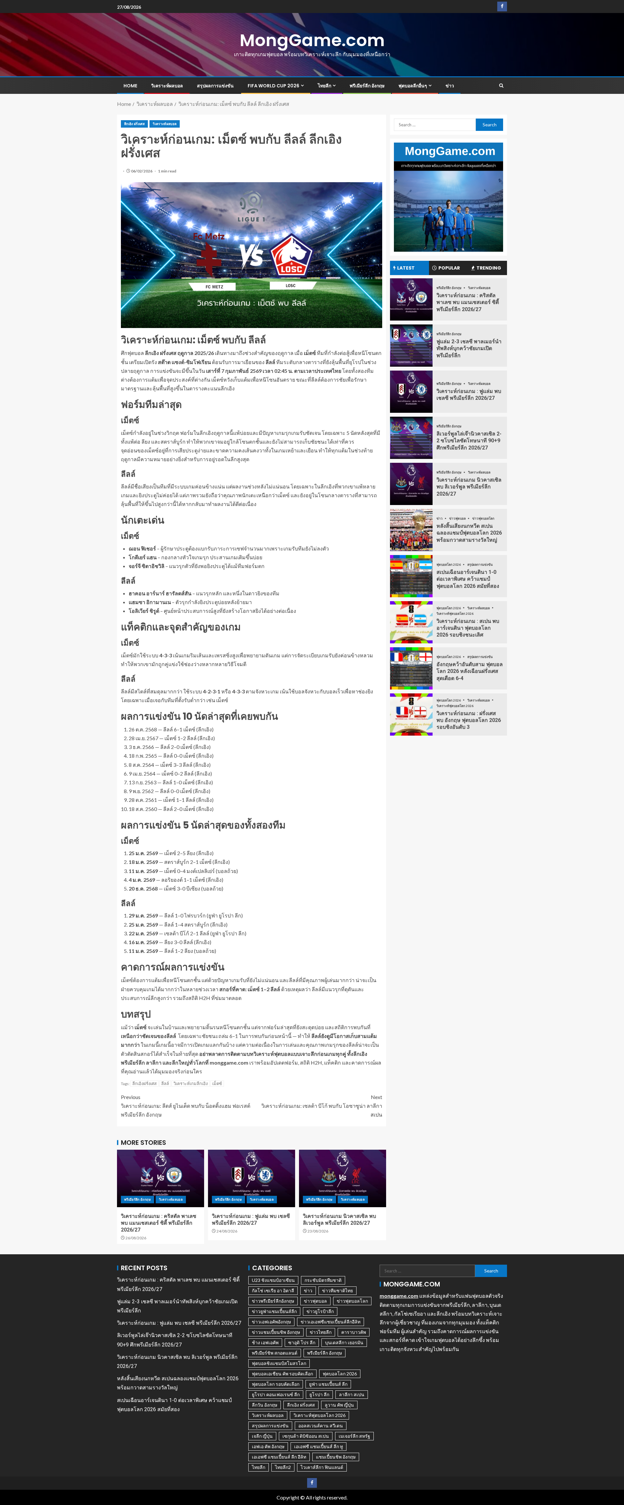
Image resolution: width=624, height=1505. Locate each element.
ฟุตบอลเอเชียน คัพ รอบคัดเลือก (282, 1373)
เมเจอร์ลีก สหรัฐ (354, 1436)
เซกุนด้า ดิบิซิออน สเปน (305, 1436)
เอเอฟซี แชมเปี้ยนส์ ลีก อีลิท (279, 1457)
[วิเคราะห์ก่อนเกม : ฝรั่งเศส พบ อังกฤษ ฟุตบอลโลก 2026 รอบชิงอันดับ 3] (411, 714)
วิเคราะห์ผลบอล (167, 85)
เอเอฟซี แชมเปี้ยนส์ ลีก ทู (318, 1446)
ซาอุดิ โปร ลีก (301, 1342)
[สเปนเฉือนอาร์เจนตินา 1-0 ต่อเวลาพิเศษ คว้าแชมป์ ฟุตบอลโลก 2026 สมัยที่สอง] (411, 576)
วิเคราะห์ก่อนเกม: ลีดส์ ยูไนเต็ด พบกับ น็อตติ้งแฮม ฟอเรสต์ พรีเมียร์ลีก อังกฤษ (185, 1106)
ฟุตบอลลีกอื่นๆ (412, 85)
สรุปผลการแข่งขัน (215, 85)
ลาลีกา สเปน (351, 1394)
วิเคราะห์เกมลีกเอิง (191, 1083)
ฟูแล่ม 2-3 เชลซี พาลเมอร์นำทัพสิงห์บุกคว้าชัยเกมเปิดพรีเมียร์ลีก (468, 348)
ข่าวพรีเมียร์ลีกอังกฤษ (273, 1301)
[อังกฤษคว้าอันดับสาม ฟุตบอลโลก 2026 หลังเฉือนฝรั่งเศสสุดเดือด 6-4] (411, 668)
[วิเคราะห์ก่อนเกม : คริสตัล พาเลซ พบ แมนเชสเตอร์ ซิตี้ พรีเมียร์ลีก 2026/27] (160, 1178)
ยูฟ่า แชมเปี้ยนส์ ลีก (328, 1384)
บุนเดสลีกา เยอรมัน (344, 1342)
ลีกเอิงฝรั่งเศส (144, 1083)
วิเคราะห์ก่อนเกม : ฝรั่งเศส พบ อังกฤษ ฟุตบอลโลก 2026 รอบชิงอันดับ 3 (468, 720)
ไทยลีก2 (283, 1467)
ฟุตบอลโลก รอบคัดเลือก (275, 1384)
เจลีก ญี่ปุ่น (262, 1436)
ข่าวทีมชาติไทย (337, 1290)
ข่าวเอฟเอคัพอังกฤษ (271, 1321)
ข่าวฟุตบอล (457, 518)
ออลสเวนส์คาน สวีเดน (320, 1425)
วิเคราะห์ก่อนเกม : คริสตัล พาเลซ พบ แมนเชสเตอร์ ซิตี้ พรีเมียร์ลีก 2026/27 (158, 1223)
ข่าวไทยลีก (321, 1332)
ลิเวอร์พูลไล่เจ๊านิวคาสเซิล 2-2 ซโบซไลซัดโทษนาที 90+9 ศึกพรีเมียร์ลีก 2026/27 (468, 441)
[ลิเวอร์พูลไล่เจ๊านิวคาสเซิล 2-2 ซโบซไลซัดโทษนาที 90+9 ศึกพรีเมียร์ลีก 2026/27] (411, 438)
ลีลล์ (165, 1083)
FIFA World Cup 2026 (273, 85)
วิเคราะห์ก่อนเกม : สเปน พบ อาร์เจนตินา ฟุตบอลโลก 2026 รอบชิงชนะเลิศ (467, 628)
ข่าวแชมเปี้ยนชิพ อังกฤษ (276, 1332)
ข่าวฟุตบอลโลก (483, 518)
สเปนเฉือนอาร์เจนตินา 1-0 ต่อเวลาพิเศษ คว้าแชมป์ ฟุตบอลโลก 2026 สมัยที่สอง (467, 579)
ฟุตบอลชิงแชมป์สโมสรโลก (279, 1363)
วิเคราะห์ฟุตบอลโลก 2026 (455, 613)
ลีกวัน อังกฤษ (264, 1405)
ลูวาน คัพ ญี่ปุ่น (339, 1405)
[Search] (501, 86)
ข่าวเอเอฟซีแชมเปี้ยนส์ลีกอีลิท (330, 1321)
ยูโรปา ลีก (319, 1394)
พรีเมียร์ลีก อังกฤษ (367, 85)
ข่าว (450, 85)
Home (130, 85)
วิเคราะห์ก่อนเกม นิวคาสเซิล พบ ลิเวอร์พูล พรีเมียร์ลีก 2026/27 (468, 487)
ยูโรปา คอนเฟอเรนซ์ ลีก (276, 1394)
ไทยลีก (324, 85)
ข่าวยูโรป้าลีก (320, 1311)
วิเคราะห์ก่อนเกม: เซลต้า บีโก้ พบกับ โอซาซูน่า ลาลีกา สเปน (321, 1106)
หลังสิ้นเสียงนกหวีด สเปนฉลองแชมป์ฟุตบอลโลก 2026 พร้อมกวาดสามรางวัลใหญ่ (469, 533)
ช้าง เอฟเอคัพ (265, 1342)
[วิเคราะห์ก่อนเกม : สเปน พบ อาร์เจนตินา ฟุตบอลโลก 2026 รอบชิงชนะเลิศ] (411, 622)
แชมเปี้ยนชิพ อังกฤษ (336, 1457)
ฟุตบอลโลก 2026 (449, 564)
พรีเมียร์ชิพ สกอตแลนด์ (274, 1353)
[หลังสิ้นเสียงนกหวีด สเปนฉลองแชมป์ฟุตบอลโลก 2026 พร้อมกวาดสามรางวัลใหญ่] (411, 530)
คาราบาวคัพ (353, 1332)
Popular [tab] (449, 268)
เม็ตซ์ (217, 1083)
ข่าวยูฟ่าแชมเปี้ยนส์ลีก (274, 1311)
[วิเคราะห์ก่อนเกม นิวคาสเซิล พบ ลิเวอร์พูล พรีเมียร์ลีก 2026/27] (342, 1178)
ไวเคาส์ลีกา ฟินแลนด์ (322, 1467)
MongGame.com (312, 40)
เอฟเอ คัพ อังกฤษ (268, 1446)
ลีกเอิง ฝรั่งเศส (134, 124)
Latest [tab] (406, 268)
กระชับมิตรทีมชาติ (323, 1280)
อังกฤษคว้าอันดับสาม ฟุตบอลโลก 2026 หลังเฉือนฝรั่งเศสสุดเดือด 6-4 (469, 671)
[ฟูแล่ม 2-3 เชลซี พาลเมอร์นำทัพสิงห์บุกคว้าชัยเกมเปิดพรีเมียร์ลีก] (411, 345)
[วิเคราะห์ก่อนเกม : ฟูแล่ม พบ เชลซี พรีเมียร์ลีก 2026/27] (251, 1178)
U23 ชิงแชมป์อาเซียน (273, 1280)
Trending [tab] (488, 268)
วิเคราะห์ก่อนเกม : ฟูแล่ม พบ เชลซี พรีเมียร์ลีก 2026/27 (179, 1323)
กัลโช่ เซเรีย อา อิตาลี (273, 1290)
